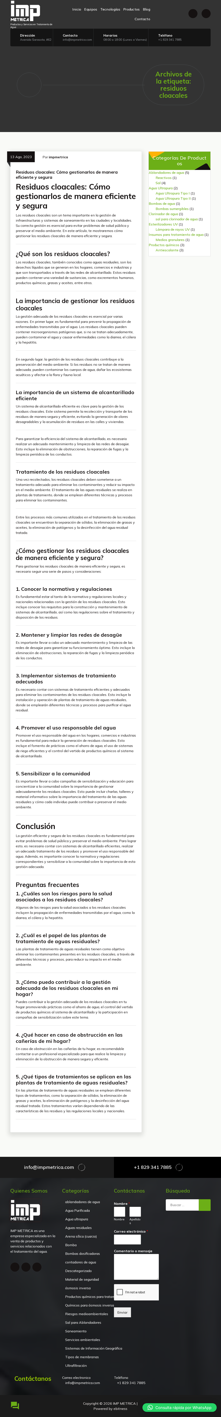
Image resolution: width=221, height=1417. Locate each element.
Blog (146, 9)
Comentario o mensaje (133, 1251)
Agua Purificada (77, 1210)
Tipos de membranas (82, 1357)
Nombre (122, 1203)
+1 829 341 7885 (170, 39)
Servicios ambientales (82, 1340)
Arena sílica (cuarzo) (81, 1236)
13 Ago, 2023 (21, 157)
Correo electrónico (131, 1231)
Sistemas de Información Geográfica (93, 1348)
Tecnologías (110, 9)
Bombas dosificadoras (82, 1253)
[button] (179, 1407)
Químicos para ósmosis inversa (89, 1305)
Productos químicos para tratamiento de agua (100, 1296)
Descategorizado (78, 1271)
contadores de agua (80, 1262)
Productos (131, 9)
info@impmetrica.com (77, 39)
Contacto (142, 19)
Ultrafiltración (76, 1365)
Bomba (71, 1245)
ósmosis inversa (78, 1288)
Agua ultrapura (76, 1219)
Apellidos (134, 1221)
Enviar (122, 1312)
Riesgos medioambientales (86, 1314)
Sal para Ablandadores (83, 1322)
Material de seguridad (82, 1279)
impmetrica (58, 157)
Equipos (90, 9)
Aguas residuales (78, 1228)
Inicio (76, 9)
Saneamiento (76, 1331)
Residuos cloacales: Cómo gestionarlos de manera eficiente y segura (67, 174)
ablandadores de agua (82, 1202)
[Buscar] (205, 1205)
